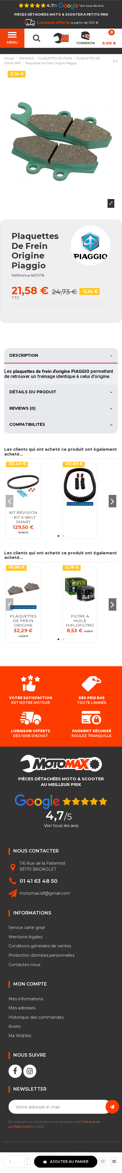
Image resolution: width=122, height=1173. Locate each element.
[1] (112, 1107)
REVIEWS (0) (22, 408)
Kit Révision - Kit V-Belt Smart (23, 517)
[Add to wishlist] (102, 1162)
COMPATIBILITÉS (27, 424)
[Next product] (117, 61)
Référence (21, 275)
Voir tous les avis (91, 6)
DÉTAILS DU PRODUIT (32, 392)
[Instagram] (30, 1071)
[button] (58, 536)
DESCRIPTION (23, 355)
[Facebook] (15, 1071)
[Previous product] (114, 61)
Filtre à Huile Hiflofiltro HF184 (80, 623)
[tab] (61, 356)
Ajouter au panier (69, 1161)
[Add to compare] (114, 1162)
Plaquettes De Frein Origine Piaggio (23, 623)
